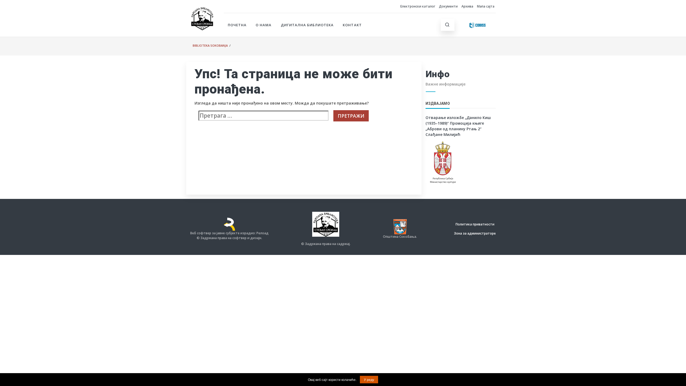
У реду (369, 379)
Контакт (352, 25)
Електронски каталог (417, 6)
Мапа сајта (485, 6)
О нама (263, 25)
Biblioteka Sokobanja (210, 45)
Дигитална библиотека (307, 25)
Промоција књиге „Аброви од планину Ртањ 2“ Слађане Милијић (455, 129)
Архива (467, 6)
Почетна (237, 25)
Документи (448, 6)
